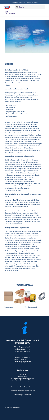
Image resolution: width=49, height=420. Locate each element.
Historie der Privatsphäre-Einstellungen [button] (22, 391)
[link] (14, 296)
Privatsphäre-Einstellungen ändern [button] (22, 387)
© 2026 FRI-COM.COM (12, 407)
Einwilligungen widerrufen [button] (22, 394)
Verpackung (8, 307)
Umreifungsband (30, 307)
